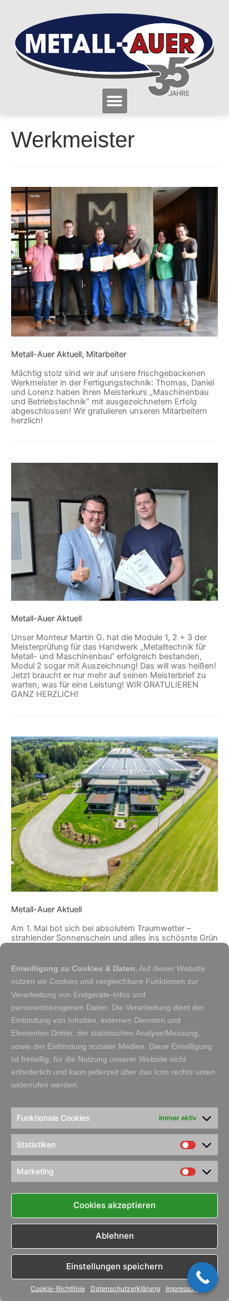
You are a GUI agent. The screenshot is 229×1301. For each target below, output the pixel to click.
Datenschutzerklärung (125, 1289)
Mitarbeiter (106, 354)
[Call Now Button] (202, 1277)
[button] (115, 101)
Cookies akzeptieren (114, 1205)
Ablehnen (115, 1235)
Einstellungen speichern (114, 1266)
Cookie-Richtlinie (58, 1289)
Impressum (182, 1289)
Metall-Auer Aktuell (46, 354)
